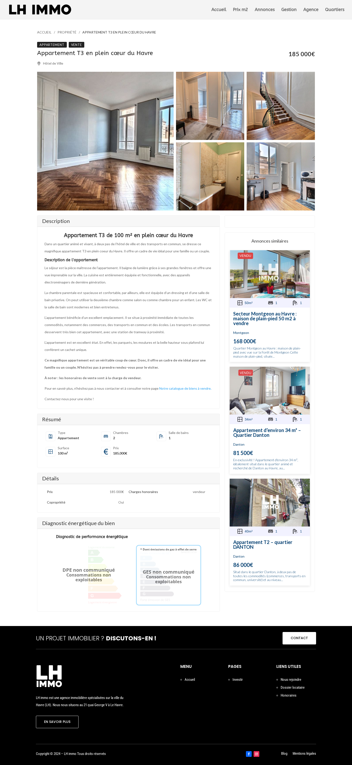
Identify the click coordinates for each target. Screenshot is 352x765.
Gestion (289, 10)
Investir (238, 679)
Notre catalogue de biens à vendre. (185, 388)
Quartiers (334, 10)
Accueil (218, 10)
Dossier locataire (293, 687)
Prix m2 (240, 10)
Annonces (265, 10)
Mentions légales (304, 754)
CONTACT (299, 638)
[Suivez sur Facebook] (249, 754)
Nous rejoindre (291, 679)
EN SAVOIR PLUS (57, 721)
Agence (310, 10)
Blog (284, 754)
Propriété (66, 32)
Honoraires (288, 695)
